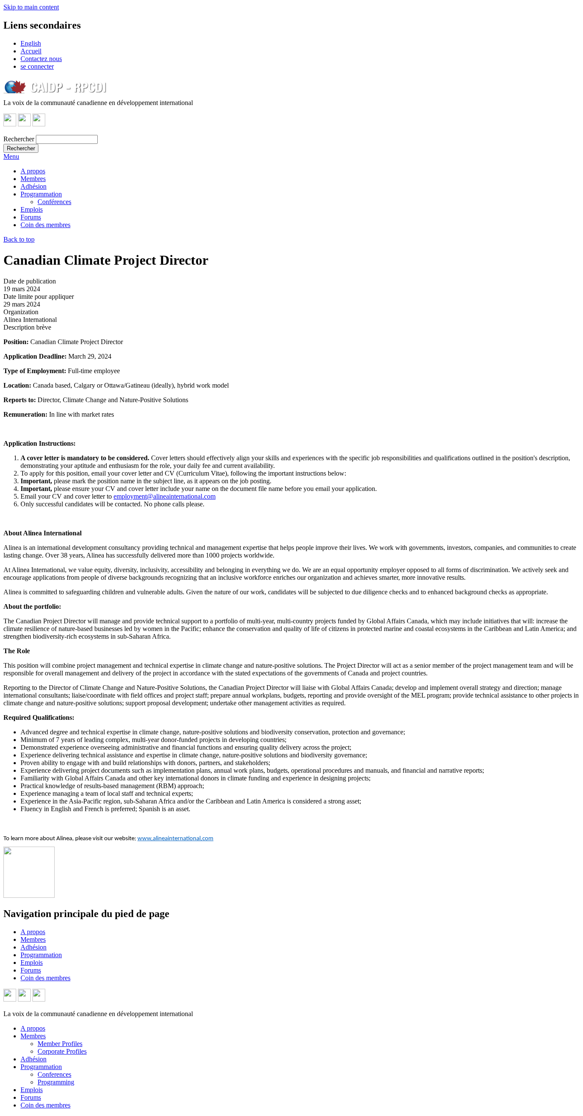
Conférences (54, 201)
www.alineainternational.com (175, 839)
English (30, 43)
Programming (56, 1082)
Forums (30, 217)
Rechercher (18, 139)
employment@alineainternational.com (165, 496)
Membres (33, 178)
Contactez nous (41, 58)
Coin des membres (45, 224)
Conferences (54, 1074)
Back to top (19, 239)
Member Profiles (60, 1043)
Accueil (30, 51)
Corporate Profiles (62, 1051)
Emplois (31, 209)
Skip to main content (31, 7)
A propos (32, 171)
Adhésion (33, 186)
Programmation (41, 194)
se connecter (37, 66)
